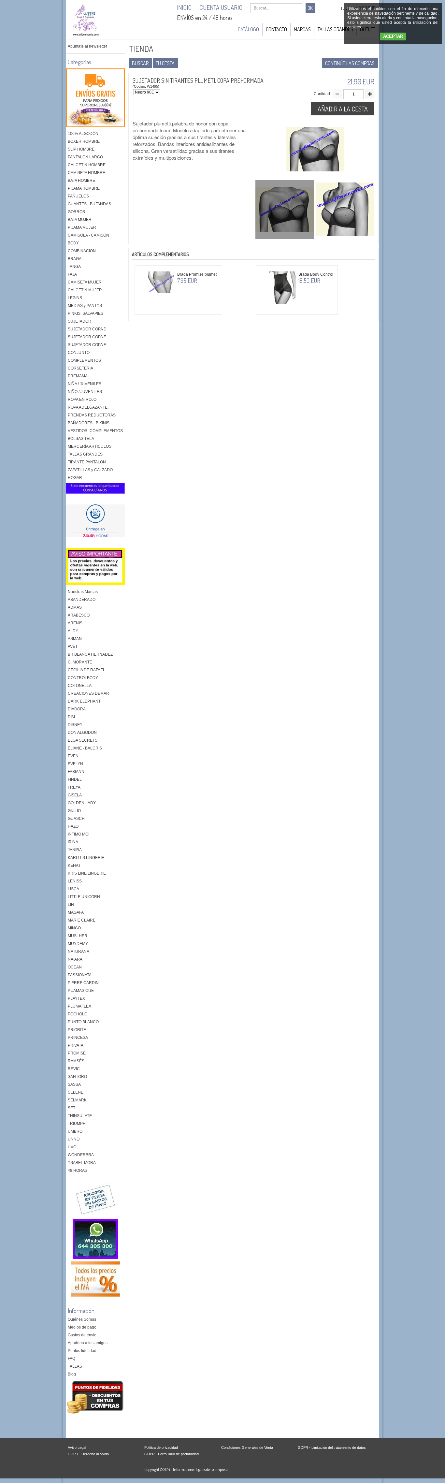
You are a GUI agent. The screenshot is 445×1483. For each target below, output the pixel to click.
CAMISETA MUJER (85, 282)
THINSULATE (80, 1115)
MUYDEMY (78, 943)
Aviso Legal (77, 1447)
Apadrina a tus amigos (88, 1343)
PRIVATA (75, 1045)
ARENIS (75, 623)
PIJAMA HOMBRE (84, 188)
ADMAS (75, 607)
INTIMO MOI (78, 834)
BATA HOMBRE (81, 180)
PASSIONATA (80, 975)
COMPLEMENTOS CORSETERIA (84, 364)
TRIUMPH (77, 1123)
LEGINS (75, 298)
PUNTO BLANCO (83, 1022)
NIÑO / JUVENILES (85, 391)
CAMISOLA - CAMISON (88, 235)
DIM (71, 717)
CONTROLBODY (83, 678)
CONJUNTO (79, 352)
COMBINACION (82, 251)
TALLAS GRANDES (335, 29)
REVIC (74, 1069)
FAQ (71, 1358)
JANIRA (75, 850)
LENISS (75, 881)
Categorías (79, 61)
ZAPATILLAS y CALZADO (90, 470)
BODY (73, 243)
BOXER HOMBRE (84, 141)
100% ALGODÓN (83, 133)
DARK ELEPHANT (84, 701)
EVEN (73, 756)
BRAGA (74, 258)
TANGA (74, 266)
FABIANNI (76, 771)
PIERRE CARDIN (83, 983)
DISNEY (75, 724)
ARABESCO (79, 615)
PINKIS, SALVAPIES (85, 313)
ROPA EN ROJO (82, 399)
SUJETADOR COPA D (87, 329)
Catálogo (248, 29)
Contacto (276, 29)
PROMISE (77, 1053)
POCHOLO (77, 1014)
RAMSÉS (76, 1061)
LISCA (73, 889)
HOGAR (75, 477)
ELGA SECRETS (82, 740)
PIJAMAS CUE (81, 990)
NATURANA (78, 951)
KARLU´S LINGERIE (86, 857)
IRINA (73, 842)
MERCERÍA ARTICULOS (89, 446)
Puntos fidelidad (82, 1350)
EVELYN (75, 764)
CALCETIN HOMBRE (87, 165)
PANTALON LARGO (85, 157)
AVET (73, 646)
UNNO (73, 1139)
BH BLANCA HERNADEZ (90, 654)
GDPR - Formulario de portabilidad (171, 1454)
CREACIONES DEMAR (88, 693)
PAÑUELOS (78, 196)
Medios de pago (82, 1327)
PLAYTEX (76, 998)
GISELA (75, 795)
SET (71, 1108)
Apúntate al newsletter (87, 46)
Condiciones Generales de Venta (247, 1447)
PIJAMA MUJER (82, 227)
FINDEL (75, 779)
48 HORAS (77, 1170)
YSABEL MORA (82, 1162)
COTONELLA (80, 685)
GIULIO (74, 810)
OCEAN (75, 967)
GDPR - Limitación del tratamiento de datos (332, 1447)
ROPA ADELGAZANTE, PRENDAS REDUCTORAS (92, 411)
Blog (72, 1374)
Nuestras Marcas (83, 591)
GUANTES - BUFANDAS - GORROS (90, 208)
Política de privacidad (161, 1447)
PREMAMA (78, 376)
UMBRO (75, 1131)
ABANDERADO (81, 599)
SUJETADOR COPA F (87, 344)
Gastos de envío (82, 1335)
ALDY (73, 631)
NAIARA (75, 959)
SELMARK (77, 1100)
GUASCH (76, 818)
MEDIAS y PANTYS (85, 305)
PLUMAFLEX (79, 1006)
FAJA (72, 274)
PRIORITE (77, 1029)
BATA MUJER (80, 219)
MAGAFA (76, 912)
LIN (71, 904)
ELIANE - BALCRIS (85, 748)
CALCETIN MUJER (85, 290)
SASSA (74, 1084)
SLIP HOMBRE (81, 149)
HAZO (73, 826)
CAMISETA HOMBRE (86, 172)
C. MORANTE (80, 662)
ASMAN (75, 638)
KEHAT (74, 865)
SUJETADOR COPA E (87, 337)
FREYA (74, 787)
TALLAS (75, 1366)
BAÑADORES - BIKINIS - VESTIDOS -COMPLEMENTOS (95, 427)
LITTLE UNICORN (84, 896)
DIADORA (77, 709)
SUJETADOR (79, 321)
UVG (72, 1147)
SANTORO (77, 1076)
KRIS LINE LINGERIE (87, 873)
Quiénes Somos (82, 1319)
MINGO (74, 928)
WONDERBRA (81, 1155)
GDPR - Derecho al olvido (88, 1454)
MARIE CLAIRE (81, 920)
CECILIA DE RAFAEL (86, 670)
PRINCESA (78, 1037)
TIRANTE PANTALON (87, 462)
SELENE (75, 1092)
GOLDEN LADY (82, 803)
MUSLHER (77, 936)
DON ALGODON (82, 732)
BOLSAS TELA (81, 438)
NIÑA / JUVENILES (84, 384)
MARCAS (302, 29)
